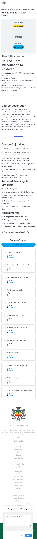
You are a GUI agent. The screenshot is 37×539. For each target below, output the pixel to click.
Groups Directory (18, 498)
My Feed (18, 489)
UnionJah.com (5, 9)
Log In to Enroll (18, 47)
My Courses (18, 477)
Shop (18, 461)
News (18, 452)
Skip (22, 535)
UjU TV (18, 467)
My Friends (18, 486)
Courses (18, 446)
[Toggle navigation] (34, 3)
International (18, 449)
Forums (18, 501)
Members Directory (18, 495)
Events (18, 455)
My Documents (18, 480)
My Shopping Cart (18, 464)
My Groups (18, 483)
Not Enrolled (18, 26)
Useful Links (18, 458)
